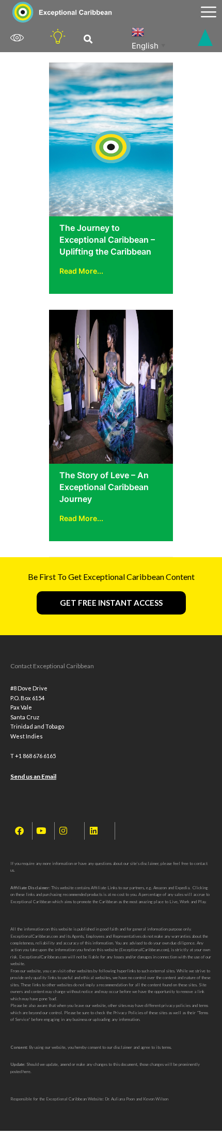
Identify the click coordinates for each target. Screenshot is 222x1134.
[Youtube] (41, 831)
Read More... (81, 270)
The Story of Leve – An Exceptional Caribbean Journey (104, 487)
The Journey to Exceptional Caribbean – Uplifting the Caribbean (107, 240)
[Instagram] (63, 831)
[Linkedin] (93, 831)
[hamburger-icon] (208, 12)
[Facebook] (19, 831)
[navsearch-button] (88, 39)
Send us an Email (33, 776)
